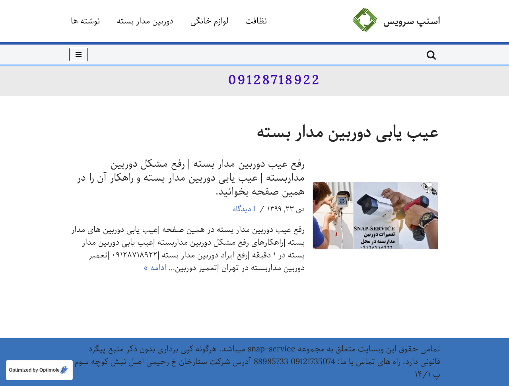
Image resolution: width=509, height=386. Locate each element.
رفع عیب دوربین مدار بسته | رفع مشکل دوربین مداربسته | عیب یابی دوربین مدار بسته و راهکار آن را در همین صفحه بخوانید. (191, 178)
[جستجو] (431, 55)
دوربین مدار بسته (145, 21)
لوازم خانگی (209, 21)
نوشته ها (85, 21)
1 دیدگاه (244, 209)
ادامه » (155, 268)
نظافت (256, 21)
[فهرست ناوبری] (78, 54)
